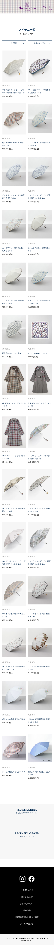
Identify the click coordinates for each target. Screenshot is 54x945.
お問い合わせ (27, 897)
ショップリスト (27, 904)
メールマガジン (27, 924)
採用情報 (27, 910)
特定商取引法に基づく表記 (27, 917)
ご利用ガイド (27, 890)
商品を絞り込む (40, 43)
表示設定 (14, 43)
